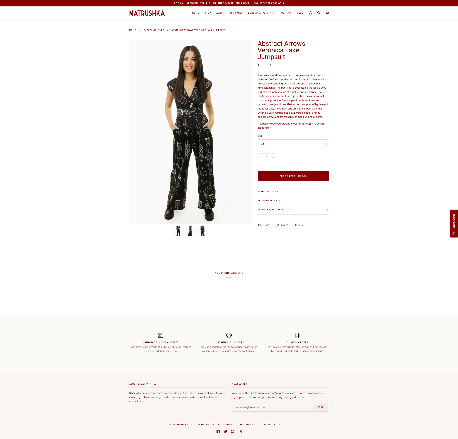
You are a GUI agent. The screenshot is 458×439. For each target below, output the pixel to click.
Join (320, 407)
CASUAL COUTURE (153, 30)
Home (132, 30)
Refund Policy (249, 424)
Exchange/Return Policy (274, 209)
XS (263, 143)
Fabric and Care (268, 191)
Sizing (230, 424)
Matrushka (179, 424)
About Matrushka (269, 200)
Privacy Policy (273, 424)
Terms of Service (209, 424)
